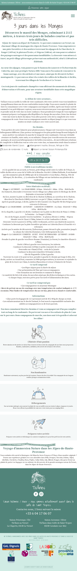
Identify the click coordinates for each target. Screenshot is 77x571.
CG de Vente (44, 540)
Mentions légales (34, 540)
